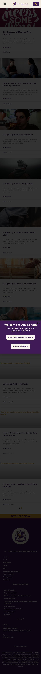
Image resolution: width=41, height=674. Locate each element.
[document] (20, 337)
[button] (4, 3)
